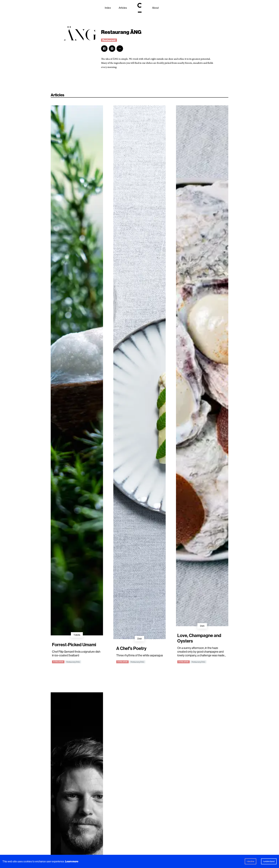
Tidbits (76, 634)
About (155, 7)
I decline (250, 861)
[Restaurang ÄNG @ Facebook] (104, 48)
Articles (123, 7)
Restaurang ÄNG (73, 662)
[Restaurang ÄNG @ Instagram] (112, 48)
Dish (139, 638)
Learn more (71, 861)
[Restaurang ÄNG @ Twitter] (120, 48)
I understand (269, 861)
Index (108, 7)
